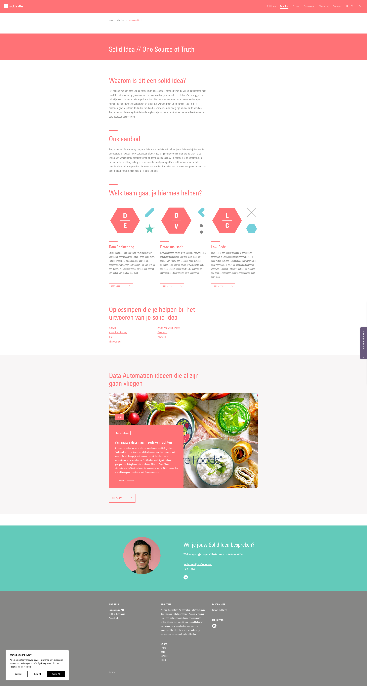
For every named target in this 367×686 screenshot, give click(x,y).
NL (347, 6)
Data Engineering (121, 247)
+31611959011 (191, 568)
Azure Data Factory (118, 332)
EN (352, 6)
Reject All (37, 674)
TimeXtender (115, 341)
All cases (117, 498)
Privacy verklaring (219, 610)
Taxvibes (164, 655)
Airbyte (112, 327)
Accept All (56, 674)
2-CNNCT (164, 643)
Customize (18, 674)
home (111, 20)
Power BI (162, 337)
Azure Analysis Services (169, 327)
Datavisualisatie (171, 247)
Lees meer (115, 286)
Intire (163, 651)
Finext (163, 647)
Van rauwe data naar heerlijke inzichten (143, 442)
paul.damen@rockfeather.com (198, 564)
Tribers (163, 660)
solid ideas (120, 20)
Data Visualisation (122, 433)
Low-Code (218, 247)
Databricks (162, 332)
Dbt (110, 337)
